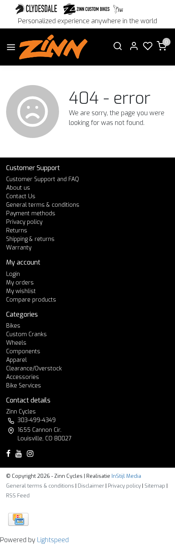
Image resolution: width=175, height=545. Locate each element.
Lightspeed (53, 540)
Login (13, 274)
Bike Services (23, 386)
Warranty (18, 248)
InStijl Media (125, 476)
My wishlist (21, 291)
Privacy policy (24, 222)
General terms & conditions (42, 205)
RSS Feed (18, 495)
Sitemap (154, 485)
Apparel (16, 360)
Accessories (22, 377)
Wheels (16, 343)
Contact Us (20, 196)
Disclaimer (91, 485)
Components (23, 351)
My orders (20, 283)
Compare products (31, 300)
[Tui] (118, 9)
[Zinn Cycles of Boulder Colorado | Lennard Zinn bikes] (53, 47)
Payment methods (30, 213)
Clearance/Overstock (34, 368)
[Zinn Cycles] (87, 9)
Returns (16, 230)
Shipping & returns (30, 239)
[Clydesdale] (37, 9)
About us (18, 188)
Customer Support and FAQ (42, 179)
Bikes (13, 326)
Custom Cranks (26, 334)
